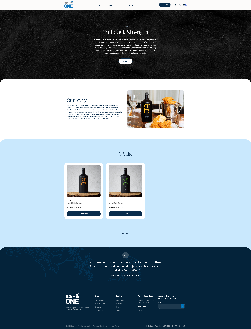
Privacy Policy (114, 326)
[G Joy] (84, 181)
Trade (140, 310)
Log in (180, 5)
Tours (118, 310)
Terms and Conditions (100, 326)
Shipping (98, 307)
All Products (99, 300)
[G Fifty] (126, 181)
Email (159, 302)
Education (120, 300)
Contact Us (99, 310)
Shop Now (84, 214)
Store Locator (100, 303)
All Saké (125, 61)
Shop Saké (125, 233)
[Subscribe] (182, 306)
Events (118, 307)
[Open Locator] (176, 5)
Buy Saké (164, 5)
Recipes (119, 303)
